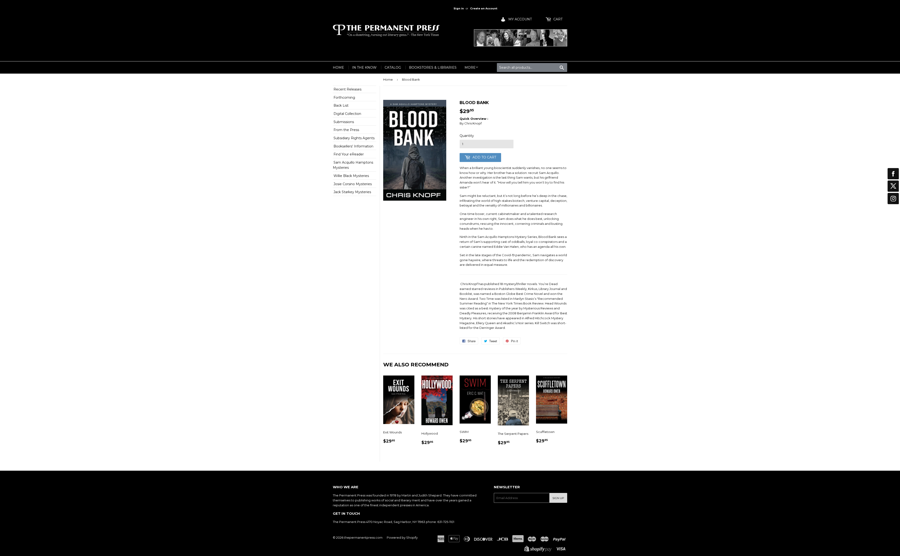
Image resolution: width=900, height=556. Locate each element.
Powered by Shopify (402, 537)
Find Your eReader (349, 154)
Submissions (344, 122)
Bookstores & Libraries (433, 67)
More (470, 67)
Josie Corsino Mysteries (353, 184)
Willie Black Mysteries (351, 176)
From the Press (346, 130)
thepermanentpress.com (363, 537)
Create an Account (483, 8)
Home (338, 67)
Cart (557, 19)
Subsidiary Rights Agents (354, 138)
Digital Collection (347, 114)
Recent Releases (347, 89)
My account (519, 19)
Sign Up (558, 498)
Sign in (459, 8)
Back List (341, 105)
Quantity (467, 136)
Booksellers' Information (353, 146)
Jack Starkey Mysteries (352, 192)
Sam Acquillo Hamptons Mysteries (353, 165)
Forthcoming (344, 97)
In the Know (364, 67)
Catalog (393, 67)
